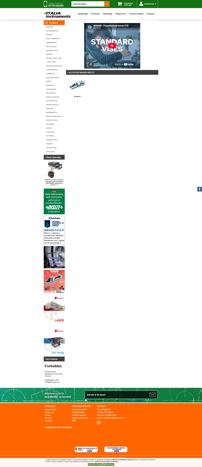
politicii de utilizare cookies (122, 460)
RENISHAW (50, 85)
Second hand (51, 148)
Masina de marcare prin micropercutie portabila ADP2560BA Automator (54, 181)
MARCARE (49, 27)
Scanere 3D (50, 74)
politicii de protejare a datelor (136, 400)
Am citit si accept (95, 464)
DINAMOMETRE (51, 42)
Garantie (48, 418)
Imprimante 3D (51, 112)
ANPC (74, 421)
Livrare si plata (136, 14)
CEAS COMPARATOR (53, 38)
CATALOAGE (50, 152)
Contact (151, 14)
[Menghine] (77, 93)
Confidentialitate (78, 412)
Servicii (49, 128)
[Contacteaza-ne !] (54, 244)
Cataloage (83, 14)
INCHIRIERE (50, 124)
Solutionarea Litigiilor (80, 418)
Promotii (95, 14)
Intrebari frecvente (79, 415)
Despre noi (120, 14)
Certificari (49, 421)
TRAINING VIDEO (51, 140)
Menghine (77, 96)
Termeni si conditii (79, 409)
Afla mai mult (109, 464)
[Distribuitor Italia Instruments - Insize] (54, 214)
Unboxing (107, 14)
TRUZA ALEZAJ (51, 46)
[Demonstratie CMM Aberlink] (54, 268)
